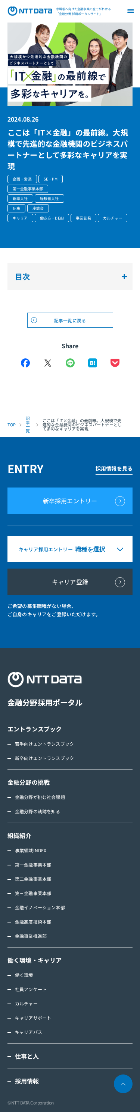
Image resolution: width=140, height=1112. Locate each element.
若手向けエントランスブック (44, 743)
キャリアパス (28, 1032)
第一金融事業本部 (33, 864)
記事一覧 (28, 424)
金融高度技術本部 (33, 921)
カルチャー (26, 1003)
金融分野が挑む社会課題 (40, 797)
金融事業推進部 (31, 936)
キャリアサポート (33, 1017)
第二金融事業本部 (33, 879)
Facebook (25, 363)
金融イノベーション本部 (40, 907)
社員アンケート (31, 989)
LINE (70, 363)
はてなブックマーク (92, 363)
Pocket (115, 363)
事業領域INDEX (30, 850)
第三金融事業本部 (33, 893)
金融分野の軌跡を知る (37, 811)
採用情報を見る (114, 468)
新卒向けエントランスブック (44, 758)
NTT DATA (29, 11)
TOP (11, 425)
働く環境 (24, 975)
